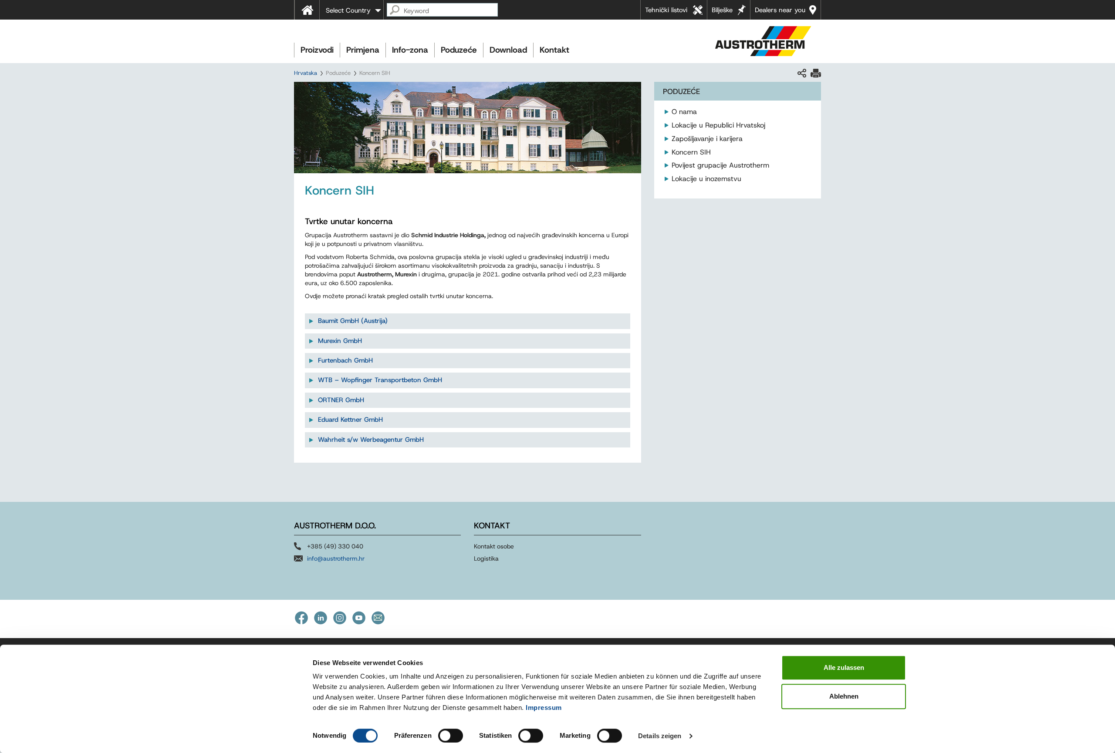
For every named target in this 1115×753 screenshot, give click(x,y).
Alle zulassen (844, 667)
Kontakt (554, 49)
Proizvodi (317, 49)
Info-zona (410, 49)
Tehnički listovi (666, 10)
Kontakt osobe (494, 546)
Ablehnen (843, 696)
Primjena (362, 49)
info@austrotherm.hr (336, 558)
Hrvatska (305, 73)
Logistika (486, 558)
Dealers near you (780, 10)
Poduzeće (459, 49)
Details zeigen (659, 736)
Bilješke (722, 10)
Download (508, 49)
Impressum (544, 707)
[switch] (450, 736)
